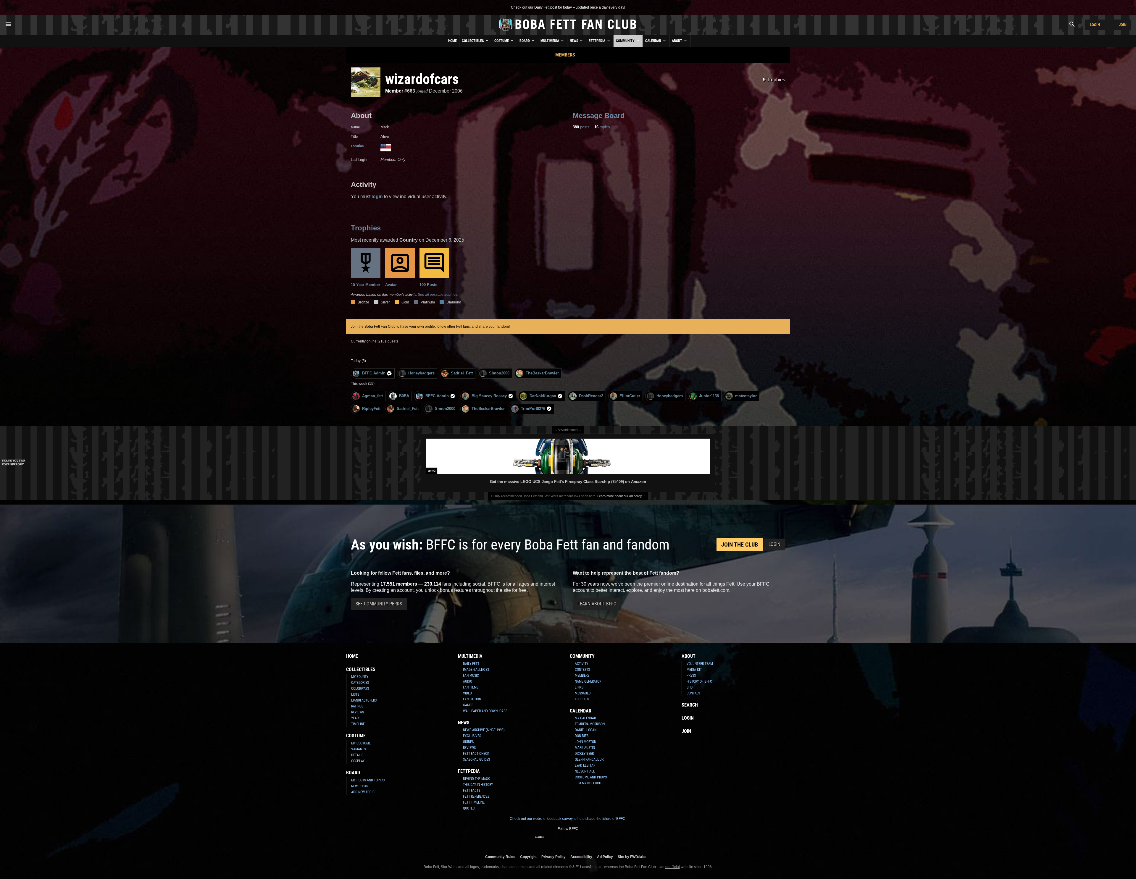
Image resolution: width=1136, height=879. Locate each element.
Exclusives (472, 736)
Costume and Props (591, 777)
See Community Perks (379, 604)
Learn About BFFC (596, 604)
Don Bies (581, 736)
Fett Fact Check (476, 754)
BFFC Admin (373, 373)
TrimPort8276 (533, 408)
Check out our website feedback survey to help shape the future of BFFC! (568, 819)
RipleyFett (371, 408)
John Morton (585, 742)
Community (625, 41)
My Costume (361, 743)
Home (452, 41)
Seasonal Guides (476, 759)
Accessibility (581, 857)
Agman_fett (372, 396)
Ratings (357, 706)
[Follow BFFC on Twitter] (558, 841)
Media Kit (694, 670)
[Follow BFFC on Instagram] (549, 841)
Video (467, 693)
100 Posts (428, 284)
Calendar (653, 41)
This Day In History (478, 785)
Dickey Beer (584, 754)
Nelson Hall (585, 771)
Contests (582, 670)
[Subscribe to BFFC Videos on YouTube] (577, 841)
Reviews (357, 712)
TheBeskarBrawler (542, 373)
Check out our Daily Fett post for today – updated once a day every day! (568, 7)
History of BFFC (699, 681)
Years (355, 718)
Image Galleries (476, 670)
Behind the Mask (476, 779)
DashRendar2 (591, 396)
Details (357, 755)
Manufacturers (364, 700)
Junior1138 (709, 396)
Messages (582, 693)
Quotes (469, 808)
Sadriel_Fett (462, 373)
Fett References (476, 796)
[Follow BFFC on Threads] (587, 841)
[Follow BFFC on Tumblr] (568, 841)
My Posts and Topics (368, 780)
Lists (355, 694)
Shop (691, 687)
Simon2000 (499, 373)
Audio (467, 681)
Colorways (360, 688)
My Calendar (585, 718)
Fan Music (471, 675)
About (677, 41)
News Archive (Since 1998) (484, 730)
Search (690, 705)
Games (468, 705)
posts (581, 127)
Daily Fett (471, 664)
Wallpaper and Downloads (485, 711)
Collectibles (473, 41)
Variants (358, 749)
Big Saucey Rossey (489, 396)
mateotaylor (746, 396)
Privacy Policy (553, 857)
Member (394, 90)
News (574, 41)
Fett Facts (471, 790)
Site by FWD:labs (632, 857)
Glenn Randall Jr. (589, 759)
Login (1095, 24)
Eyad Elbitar (585, 765)
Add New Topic (363, 792)
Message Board (599, 115)
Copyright (528, 857)
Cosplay (357, 761)
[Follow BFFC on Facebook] (539, 841)
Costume (502, 41)
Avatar (391, 284)
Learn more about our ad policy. (620, 496)
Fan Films (470, 687)
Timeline (358, 724)
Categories (360, 683)
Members (565, 55)
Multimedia (550, 41)
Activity (581, 664)
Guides (468, 742)
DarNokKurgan (543, 396)
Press (691, 675)
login (377, 196)
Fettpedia (597, 41)
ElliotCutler (629, 396)
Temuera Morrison (590, 724)
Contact (694, 693)
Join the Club (739, 544)
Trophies (774, 79)
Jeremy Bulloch (588, 783)
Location (357, 146)
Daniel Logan (585, 730)
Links (579, 687)
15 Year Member (365, 284)
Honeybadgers (421, 373)
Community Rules (500, 857)
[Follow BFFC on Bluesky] (596, 841)
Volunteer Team (700, 664)
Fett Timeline (474, 802)
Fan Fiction (472, 699)
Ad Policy (605, 857)
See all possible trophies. (438, 295)
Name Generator (588, 681)
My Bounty (359, 677)
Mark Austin (585, 748)
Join (1123, 24)
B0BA (404, 396)
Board (525, 41)
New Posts (359, 786)
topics (602, 127)
